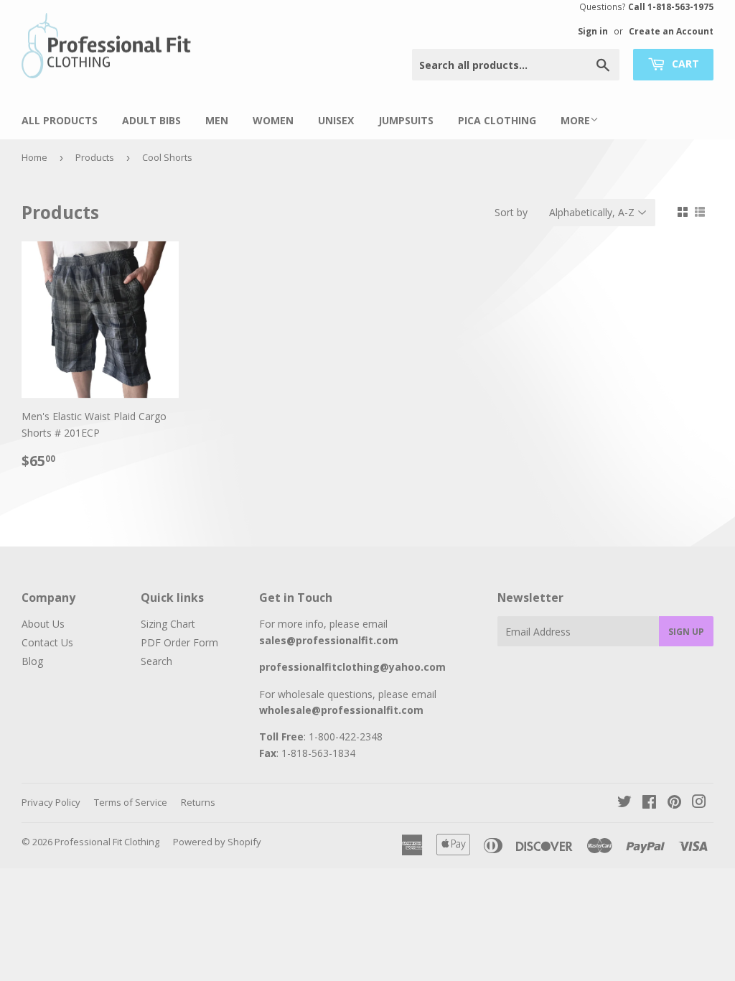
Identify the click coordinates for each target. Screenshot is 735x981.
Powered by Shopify (217, 841)
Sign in (593, 31)
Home (34, 157)
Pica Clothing (497, 120)
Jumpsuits (406, 120)
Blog (32, 661)
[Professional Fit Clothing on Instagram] (699, 803)
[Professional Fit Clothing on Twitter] (624, 803)
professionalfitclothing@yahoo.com (352, 667)
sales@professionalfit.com (328, 640)
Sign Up (686, 632)
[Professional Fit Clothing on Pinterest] (674, 803)
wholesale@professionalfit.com (341, 710)
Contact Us (47, 642)
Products (94, 157)
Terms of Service (130, 802)
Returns (198, 802)
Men (216, 120)
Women (273, 120)
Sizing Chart (168, 624)
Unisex (336, 120)
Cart (684, 63)
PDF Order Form (179, 642)
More (575, 120)
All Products (60, 120)
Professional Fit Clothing (107, 841)
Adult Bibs (151, 120)
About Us (43, 624)
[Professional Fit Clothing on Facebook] (649, 803)
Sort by (511, 212)
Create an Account (671, 31)
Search (156, 661)
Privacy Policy (51, 802)
